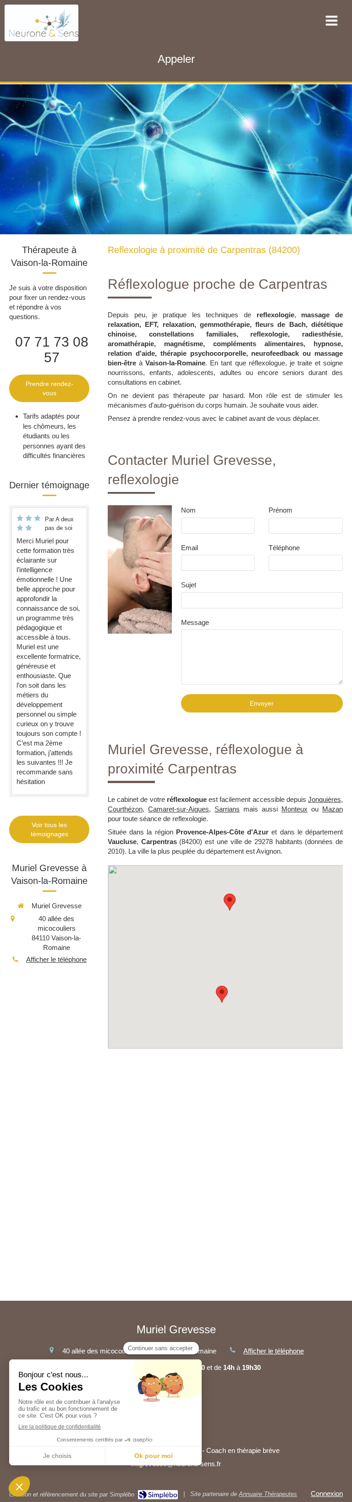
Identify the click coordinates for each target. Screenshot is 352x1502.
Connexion (327, 1493)
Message (195, 622)
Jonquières (324, 799)
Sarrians (227, 809)
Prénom (280, 510)
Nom (188, 510)
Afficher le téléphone (56, 959)
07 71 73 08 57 (51, 349)
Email (189, 548)
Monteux (294, 809)
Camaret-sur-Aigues (178, 809)
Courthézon (125, 809)
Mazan (332, 809)
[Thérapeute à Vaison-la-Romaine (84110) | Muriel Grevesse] (43, 23)
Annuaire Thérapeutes (268, 1494)
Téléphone (284, 548)
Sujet (188, 585)
